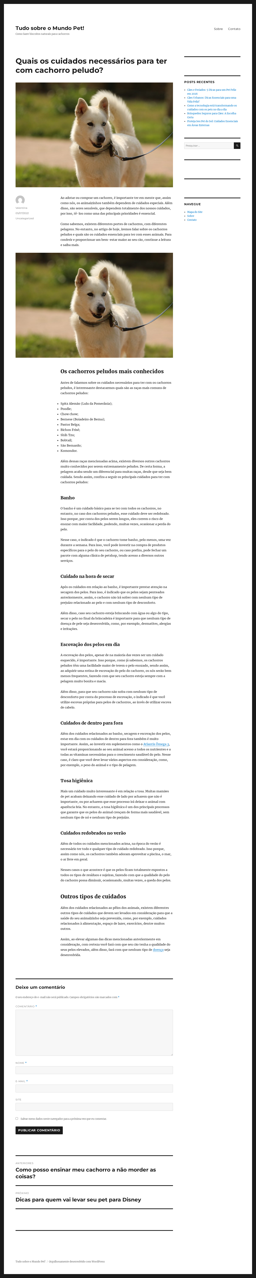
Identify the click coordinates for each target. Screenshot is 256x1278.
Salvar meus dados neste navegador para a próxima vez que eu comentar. (64, 1118)
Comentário (26, 1006)
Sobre (218, 29)
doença (158, 950)
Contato (234, 29)
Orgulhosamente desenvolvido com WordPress (77, 1261)
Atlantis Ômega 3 (156, 744)
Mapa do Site (194, 212)
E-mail (22, 1081)
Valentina (21, 207)
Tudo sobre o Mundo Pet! (50, 28)
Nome (21, 1063)
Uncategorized (25, 218)
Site (19, 1099)
